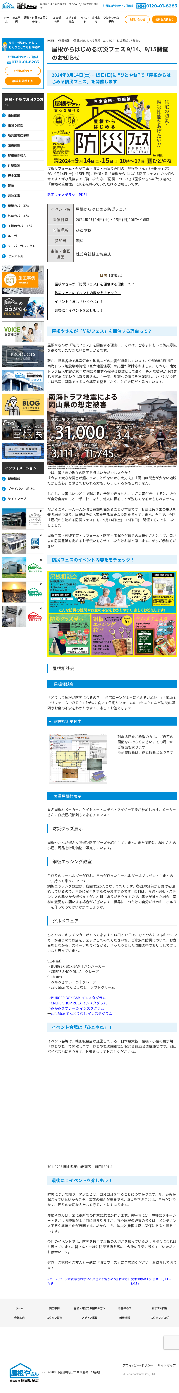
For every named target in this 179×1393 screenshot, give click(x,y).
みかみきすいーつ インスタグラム (77, 1008)
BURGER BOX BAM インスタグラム (78, 997)
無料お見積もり (164, 19)
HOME (51, 40)
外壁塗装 (14, 165)
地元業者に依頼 (18, 135)
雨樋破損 (14, 115)
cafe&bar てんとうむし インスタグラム (81, 1013)
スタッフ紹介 (54, 1317)
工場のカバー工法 (20, 226)
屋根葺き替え (17, 155)
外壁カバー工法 (18, 216)
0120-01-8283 (161, 6)
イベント (85, 19)
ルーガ (12, 236)
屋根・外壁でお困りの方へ (36, 19)
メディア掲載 (89, 1317)
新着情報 (14, 478)
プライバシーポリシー (23, 488)
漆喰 (11, 185)
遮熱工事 (14, 195)
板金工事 (14, 175)
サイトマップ (17, 499)
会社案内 (96, 19)
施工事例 (16, 19)
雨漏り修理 (15, 125)
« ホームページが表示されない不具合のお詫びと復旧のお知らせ (88, 1281)
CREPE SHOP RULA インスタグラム (79, 1003)
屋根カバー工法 (18, 205)
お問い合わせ (137, 19)
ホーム (6, 19)
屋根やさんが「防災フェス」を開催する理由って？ (95, 284)
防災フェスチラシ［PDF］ (68, 194)
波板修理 (14, 145)
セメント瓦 (15, 256)
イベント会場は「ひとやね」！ (79, 301)
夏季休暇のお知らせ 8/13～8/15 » (151, 1281)
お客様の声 (57, 19)
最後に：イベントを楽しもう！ (79, 310)
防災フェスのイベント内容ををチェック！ (88, 292)
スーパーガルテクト (21, 246)
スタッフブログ (159, 1317)
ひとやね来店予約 (111, 19)
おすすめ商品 (71, 19)
